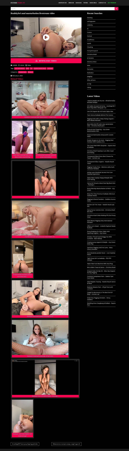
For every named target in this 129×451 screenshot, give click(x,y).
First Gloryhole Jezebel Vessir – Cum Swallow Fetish (101, 253)
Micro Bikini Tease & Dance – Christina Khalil (101, 267)
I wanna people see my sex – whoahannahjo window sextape (101, 101)
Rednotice (90, 73)
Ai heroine (90, 58)
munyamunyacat (92, 51)
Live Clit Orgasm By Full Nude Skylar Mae (100, 111)
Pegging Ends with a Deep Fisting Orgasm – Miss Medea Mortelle (101, 119)
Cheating (90, 47)
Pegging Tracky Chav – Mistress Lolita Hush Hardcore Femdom (100, 168)
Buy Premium (112, 2)
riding (89, 87)
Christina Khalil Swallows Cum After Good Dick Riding (100, 152)
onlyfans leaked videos (40, 68)
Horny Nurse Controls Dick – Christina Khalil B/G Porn (101, 211)
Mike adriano (91, 80)
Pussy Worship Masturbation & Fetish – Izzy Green (101, 189)
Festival (89, 36)
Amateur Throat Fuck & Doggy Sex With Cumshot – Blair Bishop (99, 237)
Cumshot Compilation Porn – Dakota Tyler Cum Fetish (100, 277)
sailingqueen (91, 21)
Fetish (18, 3)
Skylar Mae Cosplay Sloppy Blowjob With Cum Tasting (100, 178)
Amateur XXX (62, 2)
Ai (87, 29)
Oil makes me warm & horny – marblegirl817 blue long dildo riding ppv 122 (101, 107)
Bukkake (79, 2)
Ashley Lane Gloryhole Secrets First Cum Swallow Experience (100, 173)
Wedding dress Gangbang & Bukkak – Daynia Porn (101, 304)
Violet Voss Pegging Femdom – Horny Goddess (98, 298)
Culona (89, 32)
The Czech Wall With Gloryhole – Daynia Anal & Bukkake (101, 146)
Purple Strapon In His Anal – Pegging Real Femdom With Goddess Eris (100, 141)
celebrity (90, 25)
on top (89, 84)
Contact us (102, 2)
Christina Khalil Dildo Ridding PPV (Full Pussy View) (101, 216)
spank (89, 43)
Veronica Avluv (91, 62)
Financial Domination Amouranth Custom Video (100, 135)
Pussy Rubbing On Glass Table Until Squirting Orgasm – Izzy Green (98, 232)
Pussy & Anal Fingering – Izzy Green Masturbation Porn (98, 130)
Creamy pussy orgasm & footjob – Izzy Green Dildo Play (101, 243)
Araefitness (90, 40)
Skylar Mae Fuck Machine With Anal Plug (100, 264)
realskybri (50, 68)
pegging (89, 76)
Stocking (89, 18)
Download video (48, 60)
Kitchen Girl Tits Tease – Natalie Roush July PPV (100, 205)
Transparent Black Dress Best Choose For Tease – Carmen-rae (100, 157)
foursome (90, 69)
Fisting (85, 2)
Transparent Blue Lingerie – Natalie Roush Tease (100, 162)
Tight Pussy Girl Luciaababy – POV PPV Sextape (99, 259)
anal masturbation (19, 68)
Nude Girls (93, 2)
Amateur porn (22, 72)
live (31, 68)
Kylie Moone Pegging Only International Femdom (99, 221)
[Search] (116, 8)
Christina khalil (92, 54)
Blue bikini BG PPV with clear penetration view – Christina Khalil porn (100, 125)
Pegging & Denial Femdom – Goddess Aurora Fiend (101, 200)
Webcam (71, 2)
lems (88, 65)
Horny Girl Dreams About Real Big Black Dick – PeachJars (101, 184)
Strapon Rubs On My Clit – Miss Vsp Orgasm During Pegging (101, 272)
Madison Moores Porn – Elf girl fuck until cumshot (100, 288)
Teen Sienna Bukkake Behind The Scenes (100, 115)
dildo (27, 68)
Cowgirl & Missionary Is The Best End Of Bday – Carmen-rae (99, 293)
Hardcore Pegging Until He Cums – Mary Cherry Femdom (99, 248)
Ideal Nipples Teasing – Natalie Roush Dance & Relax (101, 282)
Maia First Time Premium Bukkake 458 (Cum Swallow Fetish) (101, 194)
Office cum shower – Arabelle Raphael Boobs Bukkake (101, 227)
